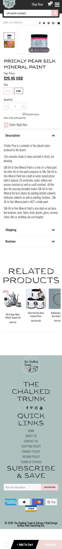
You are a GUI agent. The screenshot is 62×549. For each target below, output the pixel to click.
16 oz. (8, 91)
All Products (16, 22)
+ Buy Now (50, 544)
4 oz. (18, 91)
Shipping (10, 229)
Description (12, 135)
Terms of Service (31, 462)
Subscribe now (49, 487)
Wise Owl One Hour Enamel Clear (36, 314)
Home (5, 22)
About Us (31, 436)
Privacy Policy (31, 451)
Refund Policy (31, 456)
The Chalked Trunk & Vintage (28, 523)
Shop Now (37, 4)
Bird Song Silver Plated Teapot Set (13, 316)
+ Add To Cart (25, 544)
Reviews (10, 241)
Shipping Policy (31, 446)
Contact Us (31, 441)
